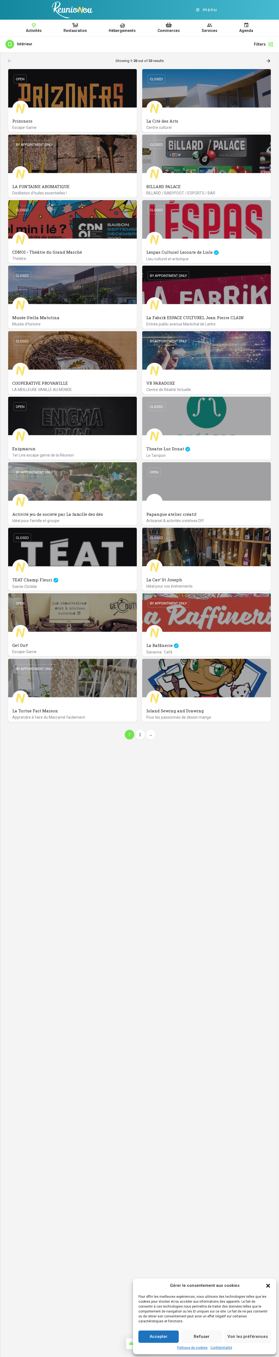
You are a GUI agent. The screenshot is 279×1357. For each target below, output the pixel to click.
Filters (260, 44)
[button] (268, 1285)
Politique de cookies (192, 1348)
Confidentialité (221, 1348)
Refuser (202, 1336)
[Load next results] (269, 61)
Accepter (159, 1336)
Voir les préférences (248, 1336)
